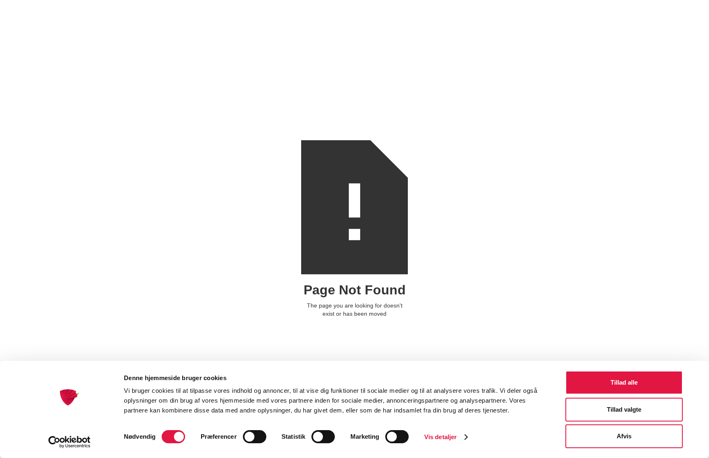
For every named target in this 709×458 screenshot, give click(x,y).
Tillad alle (624, 382)
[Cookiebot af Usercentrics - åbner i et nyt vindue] (69, 442)
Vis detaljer (440, 436)
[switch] (254, 436)
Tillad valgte (624, 409)
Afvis (624, 436)
